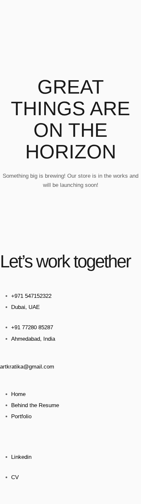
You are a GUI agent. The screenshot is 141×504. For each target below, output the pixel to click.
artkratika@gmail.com (27, 367)
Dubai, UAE (25, 307)
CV (15, 477)
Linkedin (21, 457)
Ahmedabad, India (33, 339)
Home (18, 394)
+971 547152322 (31, 296)
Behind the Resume (35, 405)
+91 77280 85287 (32, 327)
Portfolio (21, 416)
